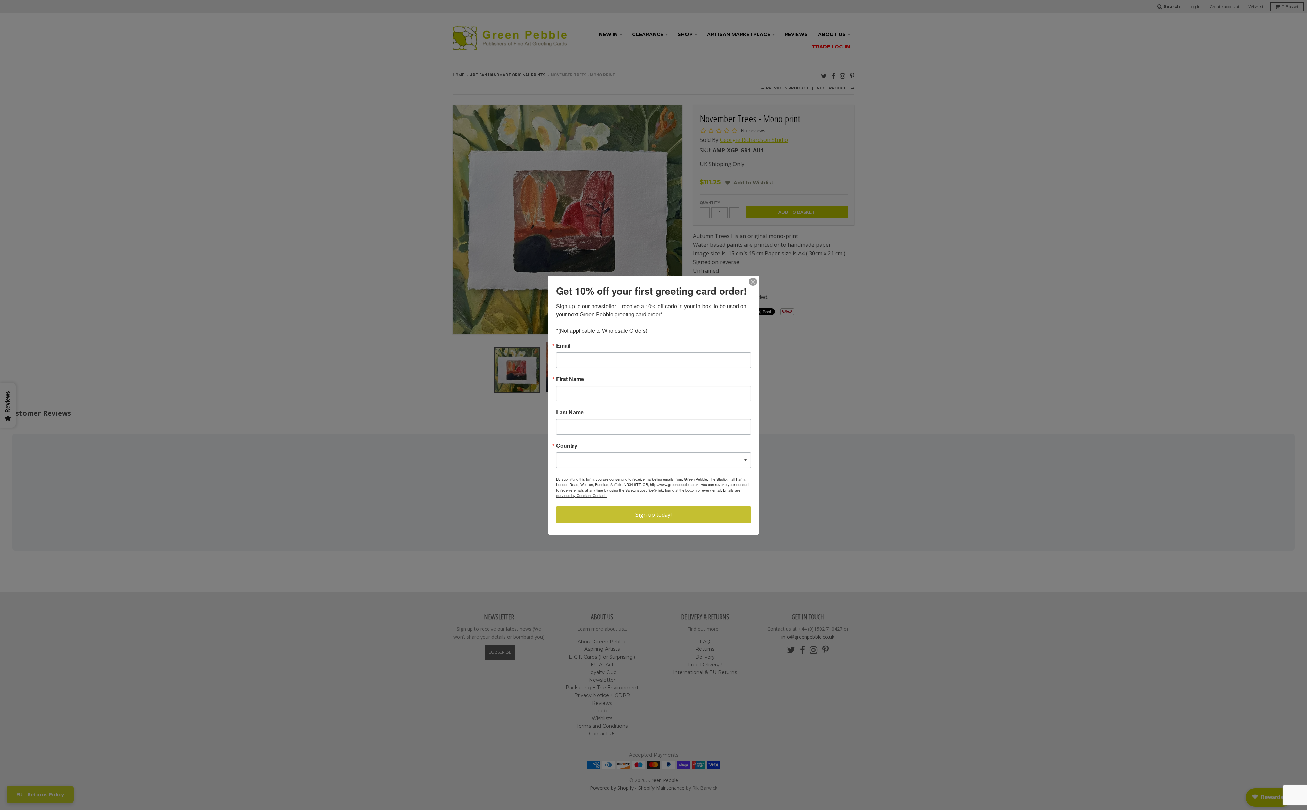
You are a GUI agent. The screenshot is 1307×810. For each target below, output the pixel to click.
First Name (570, 379)
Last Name (570, 412)
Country (566, 445)
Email (563, 345)
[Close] (753, 282)
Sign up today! (653, 514)
